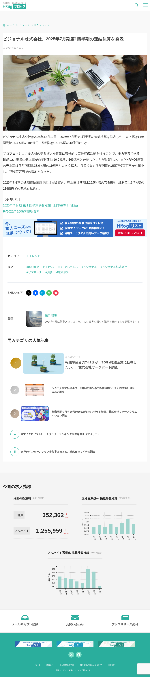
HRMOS (49, 266)
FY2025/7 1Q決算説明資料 (21, 211)
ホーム (37, 665)
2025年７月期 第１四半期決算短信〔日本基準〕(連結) (40, 205)
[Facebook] (79, 655)
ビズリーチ (35, 272)
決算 (50, 272)
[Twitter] (71, 655)
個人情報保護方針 (66, 665)
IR (60, 266)
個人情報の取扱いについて (91, 665)
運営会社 (50, 665)
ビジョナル (90, 266)
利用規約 (111, 665)
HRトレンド (33, 256)
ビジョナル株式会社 (114, 266)
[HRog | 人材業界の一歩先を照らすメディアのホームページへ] (14, 5)
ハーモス (72, 266)
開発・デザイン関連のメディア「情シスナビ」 (75, 670)
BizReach (34, 266)
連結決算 (63, 272)
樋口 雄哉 (51, 315)
